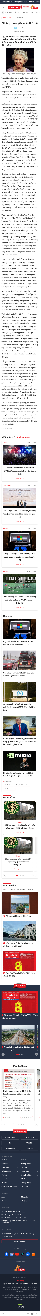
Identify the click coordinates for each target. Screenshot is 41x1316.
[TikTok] (22, 1254)
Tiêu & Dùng (18, 2)
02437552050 (8, 1237)
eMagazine (30, 889)
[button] (17, 875)
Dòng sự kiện (20, 1066)
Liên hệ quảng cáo (19, 1241)
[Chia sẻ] (37, 1313)
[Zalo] (28, 1254)
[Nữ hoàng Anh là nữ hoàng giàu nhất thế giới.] (20, 49)
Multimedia (9, 886)
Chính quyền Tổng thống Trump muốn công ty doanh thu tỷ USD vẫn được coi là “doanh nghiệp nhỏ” (19, 741)
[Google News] (32, 1313)
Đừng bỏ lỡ (9, 798)
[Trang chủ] (3, 12)
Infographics (21, 889)
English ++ (29, 1148)
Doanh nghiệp (7, 485)
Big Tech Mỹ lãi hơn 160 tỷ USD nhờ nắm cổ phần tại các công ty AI (19, 557)
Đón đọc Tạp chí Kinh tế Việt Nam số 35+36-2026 (19, 974)
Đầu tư (16, 12)
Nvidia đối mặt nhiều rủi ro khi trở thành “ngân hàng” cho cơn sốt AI (18, 774)
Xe (26, 2)
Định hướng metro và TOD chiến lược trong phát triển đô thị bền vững (17, 1094)
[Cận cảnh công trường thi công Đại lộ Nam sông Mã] (18, 1035)
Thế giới (5, 528)
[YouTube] (17, 1254)
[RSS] (33, 1254)
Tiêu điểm (8, 12)
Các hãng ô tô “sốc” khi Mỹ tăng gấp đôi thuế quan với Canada (18, 674)
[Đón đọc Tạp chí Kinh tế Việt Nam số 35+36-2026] (20, 1002)
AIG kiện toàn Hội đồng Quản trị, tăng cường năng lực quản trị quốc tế (19, 514)
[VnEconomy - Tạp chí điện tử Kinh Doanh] (20, 1131)
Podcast (12, 889)
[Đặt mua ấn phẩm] (34, 7)
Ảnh (3, 1197)
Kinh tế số (33, 12)
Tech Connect (10, 1148)
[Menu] (3, 1313)
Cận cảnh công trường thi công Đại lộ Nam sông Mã (18, 1048)
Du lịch (5, 442)
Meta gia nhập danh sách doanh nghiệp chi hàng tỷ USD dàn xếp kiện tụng (19, 707)
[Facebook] (6, 1254)
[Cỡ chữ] (28, 1313)
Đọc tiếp (7, 616)
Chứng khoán (7, 2)
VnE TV (31, 2)
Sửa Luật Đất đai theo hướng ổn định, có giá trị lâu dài (18, 944)
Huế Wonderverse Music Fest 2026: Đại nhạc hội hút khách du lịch (20, 471)
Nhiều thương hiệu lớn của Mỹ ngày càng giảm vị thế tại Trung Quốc (18, 862)
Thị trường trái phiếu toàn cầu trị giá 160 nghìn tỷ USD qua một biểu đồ (20, 600)
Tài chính (24, 12)
